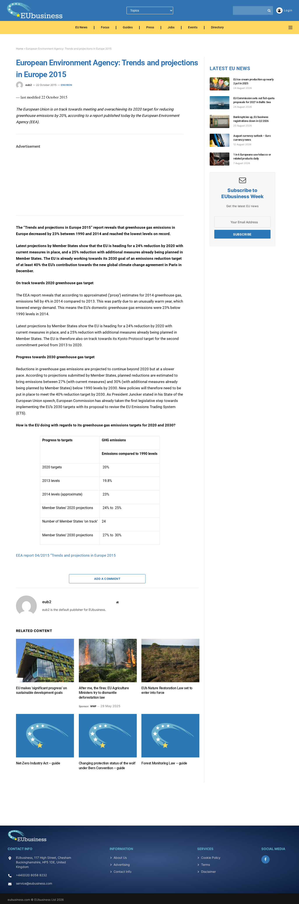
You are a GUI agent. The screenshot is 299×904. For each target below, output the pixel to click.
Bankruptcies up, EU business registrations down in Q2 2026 (251, 119)
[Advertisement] (49, 177)
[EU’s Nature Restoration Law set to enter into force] (170, 660)
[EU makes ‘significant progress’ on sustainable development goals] (45, 660)
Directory (217, 27)
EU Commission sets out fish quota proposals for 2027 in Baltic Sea (253, 100)
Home (19, 48)
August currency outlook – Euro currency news (252, 137)
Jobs (171, 27)
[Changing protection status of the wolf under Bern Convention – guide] (108, 735)
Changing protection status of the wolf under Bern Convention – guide (107, 765)
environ (66, 85)
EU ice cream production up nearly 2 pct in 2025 (253, 81)
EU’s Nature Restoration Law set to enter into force (166, 690)
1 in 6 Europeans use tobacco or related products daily (252, 156)
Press (150, 27)
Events (192, 27)
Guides (128, 27)
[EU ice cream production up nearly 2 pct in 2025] (221, 83)
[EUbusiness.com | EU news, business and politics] (35, 10)
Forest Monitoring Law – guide (164, 763)
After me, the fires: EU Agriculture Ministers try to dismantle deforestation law (104, 693)
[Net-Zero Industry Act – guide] (45, 735)
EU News (81, 27)
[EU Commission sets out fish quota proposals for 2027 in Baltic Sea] (221, 102)
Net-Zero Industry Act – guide (38, 763)
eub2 (28, 85)
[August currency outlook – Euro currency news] (221, 140)
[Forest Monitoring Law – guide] (170, 735)
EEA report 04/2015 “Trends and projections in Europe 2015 (66, 555)
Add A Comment (107, 578)
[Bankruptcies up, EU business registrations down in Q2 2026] (221, 121)
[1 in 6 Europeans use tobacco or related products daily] (221, 159)
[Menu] (290, 28)
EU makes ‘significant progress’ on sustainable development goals (41, 690)
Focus (105, 27)
